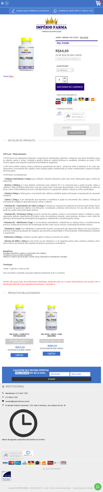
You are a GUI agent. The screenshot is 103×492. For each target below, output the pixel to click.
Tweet (5, 76)
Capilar (65, 37)
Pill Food (74, 37)
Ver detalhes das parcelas (68, 59)
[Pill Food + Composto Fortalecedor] (19, 317)
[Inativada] (6, 476)
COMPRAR (19, 355)
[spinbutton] (62, 79)
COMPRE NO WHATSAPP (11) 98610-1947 (75, 11)
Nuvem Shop (78, 488)
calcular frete (76, 133)
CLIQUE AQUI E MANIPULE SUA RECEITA (32, 11)
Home (58, 37)
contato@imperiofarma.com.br (17, 401)
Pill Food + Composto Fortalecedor (19, 335)
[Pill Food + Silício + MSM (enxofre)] (51, 317)
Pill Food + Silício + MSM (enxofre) (51, 335)
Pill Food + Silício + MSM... (51, 341)
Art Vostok (89, 488)
